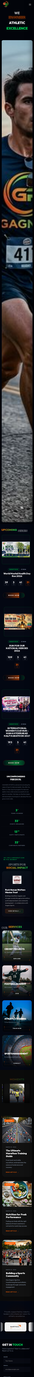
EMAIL (6, 1365)
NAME (6, 1357)
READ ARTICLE (12, 1172)
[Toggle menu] (30, 4)
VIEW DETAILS (14, 911)
